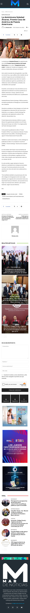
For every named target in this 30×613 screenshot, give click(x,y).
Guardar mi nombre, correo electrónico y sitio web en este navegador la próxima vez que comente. (14, 376)
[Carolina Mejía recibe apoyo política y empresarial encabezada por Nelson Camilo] (6, 533)
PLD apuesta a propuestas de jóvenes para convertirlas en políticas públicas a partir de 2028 (15, 271)
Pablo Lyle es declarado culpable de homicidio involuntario (22, 217)
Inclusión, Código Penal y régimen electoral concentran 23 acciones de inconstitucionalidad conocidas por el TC (15, 328)
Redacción (9, 27)
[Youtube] (21, 607)
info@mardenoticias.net (18, 603)
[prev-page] (3, 336)
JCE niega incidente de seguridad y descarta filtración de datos (18, 543)
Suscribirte (24, 395)
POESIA (20, 194)
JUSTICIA (14, 324)
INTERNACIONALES (15, 296)
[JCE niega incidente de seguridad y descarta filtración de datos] (6, 543)
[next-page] (5, 336)
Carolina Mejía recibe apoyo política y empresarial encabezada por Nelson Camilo (19, 534)
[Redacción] (3, 27)
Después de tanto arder (11, 194)
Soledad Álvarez (6, 198)
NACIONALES (14, 267)
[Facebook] (8, 607)
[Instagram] (12, 607)
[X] (17, 607)
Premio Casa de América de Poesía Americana (13, 196)
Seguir (6, 395)
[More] (21, 34)
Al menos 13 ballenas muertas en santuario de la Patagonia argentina (8, 218)
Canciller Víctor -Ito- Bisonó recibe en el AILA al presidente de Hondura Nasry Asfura (15, 300)
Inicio (3, 11)
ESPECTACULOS (8, 11)
